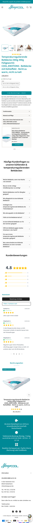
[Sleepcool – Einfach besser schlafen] (16, 7)
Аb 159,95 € (16, 412)
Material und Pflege (8, 115)
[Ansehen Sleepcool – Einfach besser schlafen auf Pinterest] (20, 511)
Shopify (16, 517)
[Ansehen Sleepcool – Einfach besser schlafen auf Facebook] (16, 511)
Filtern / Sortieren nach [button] (10, 303)
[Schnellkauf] (29, 394)
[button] (27, 7)
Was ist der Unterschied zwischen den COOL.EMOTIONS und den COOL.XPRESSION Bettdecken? (13, 122)
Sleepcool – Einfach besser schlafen (14, 516)
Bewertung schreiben (16, 299)
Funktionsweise (7, 111)
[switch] (29, 521)
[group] (16, 2)
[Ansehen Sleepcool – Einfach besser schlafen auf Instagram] (13, 511)
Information (5, 473)
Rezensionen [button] (6, 295)
